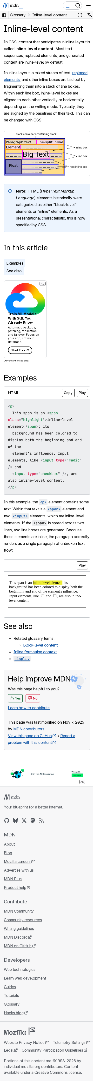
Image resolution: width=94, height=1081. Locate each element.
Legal (8, 1050)
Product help (15, 887)
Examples (14, 263)
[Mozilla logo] (19, 1031)
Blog (8, 852)
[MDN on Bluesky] (15, 820)
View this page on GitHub (30, 735)
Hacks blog (14, 1012)
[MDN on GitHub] (7, 820)
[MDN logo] (14, 797)
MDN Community (19, 911)
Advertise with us (19, 870)
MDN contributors (28, 729)
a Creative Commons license (56, 1072)
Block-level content (40, 645)
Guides (10, 986)
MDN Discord (15, 937)
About (9, 844)
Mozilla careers (17, 861)
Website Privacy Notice (24, 1042)
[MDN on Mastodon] (33, 820)
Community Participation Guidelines (52, 1050)
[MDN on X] (24, 820)
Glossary (12, 1004)
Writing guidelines (19, 928)
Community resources (23, 919)
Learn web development (25, 978)
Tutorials (11, 995)
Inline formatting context (35, 651)
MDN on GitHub (18, 945)
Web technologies (19, 969)
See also (14, 270)
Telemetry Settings (69, 1042)
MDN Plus (13, 878)
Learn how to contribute (29, 707)
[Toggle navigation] (88, 5)
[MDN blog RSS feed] (41, 820)
